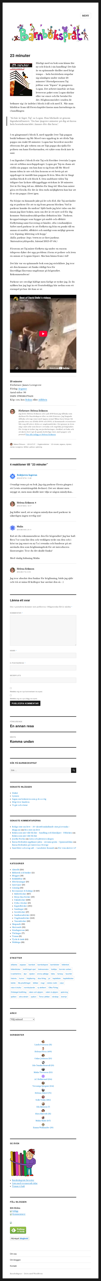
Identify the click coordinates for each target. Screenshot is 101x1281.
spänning (39, 447)
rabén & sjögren (52, 992)
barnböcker (54, 964)
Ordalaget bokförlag (18, 992)
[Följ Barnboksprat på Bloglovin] (43, 1238)
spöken (14, 996)
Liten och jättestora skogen (41, 839)
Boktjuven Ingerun (27, 475)
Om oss (13, 1253)
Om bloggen (15, 1259)
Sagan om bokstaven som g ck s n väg (29, 799)
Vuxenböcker (20, 921)
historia (14, 978)
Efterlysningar (18, 882)
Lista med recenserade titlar (25, 1183)
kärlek (13, 983)
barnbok (32, 964)
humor (21, 978)
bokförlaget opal (29, 969)
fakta (53, 973)
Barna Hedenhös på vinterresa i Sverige (30, 845)
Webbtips (16, 942)
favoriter (69, 973)
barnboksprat (43, 964)
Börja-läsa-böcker (22, 897)
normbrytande (29, 987)
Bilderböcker (20, 894)
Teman (15, 936)
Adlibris (42, 399)
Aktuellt (15, 870)
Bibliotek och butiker (21, 873)
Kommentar (16, 613)
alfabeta (14, 964)
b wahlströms (16, 973)
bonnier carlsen (65, 969)
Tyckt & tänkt (18, 939)
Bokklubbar (17, 879)
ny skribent (41, 987)
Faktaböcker (19, 900)
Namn (13, 650)
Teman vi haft (18, 1186)
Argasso (22, 388)
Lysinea (15, 796)
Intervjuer (16, 885)
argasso (62, 444)
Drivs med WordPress (33, 1274)
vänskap (55, 996)
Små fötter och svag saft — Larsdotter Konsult (33, 848)
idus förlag (42, 978)
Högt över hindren (20, 802)
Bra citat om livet (32, 830)
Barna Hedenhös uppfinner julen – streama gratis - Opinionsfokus (42, 842)
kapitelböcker (68, 978)
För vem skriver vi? (67, 848)
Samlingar (19, 909)
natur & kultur (16, 987)
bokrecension (43, 969)
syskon (33, 996)
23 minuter (55, 444)
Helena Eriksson (19, 444)
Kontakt (13, 1265)
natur (62, 983)
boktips (54, 969)
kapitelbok (57, 978)
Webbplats (15, 675)
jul (49, 978)
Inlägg (15, 1211)
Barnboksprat (16, 1274)
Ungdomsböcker (43, 444)
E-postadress (18, 663)
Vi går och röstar (20, 805)
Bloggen (16, 876)
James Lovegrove (16, 447)
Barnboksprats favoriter (23, 1180)
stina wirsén (23, 996)
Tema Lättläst (44, 996)
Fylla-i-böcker (20, 903)
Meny (85, 15)
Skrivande (16, 927)
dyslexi (68, 444)
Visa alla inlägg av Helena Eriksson (40, 434)
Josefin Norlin (18, 839)
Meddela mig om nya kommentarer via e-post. (26, 691)
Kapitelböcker (20, 906)
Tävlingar (16, 933)
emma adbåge (43, 973)
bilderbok (65, 964)
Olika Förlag (53, 987)
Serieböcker (19, 912)
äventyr (64, 996)
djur (25, 973)
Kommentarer (18, 1214)
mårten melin (52, 983)
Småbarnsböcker (22, 915)
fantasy (60, 973)
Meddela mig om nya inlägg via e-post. (24, 698)
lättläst (26, 447)
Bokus (28, 399)
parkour (32, 447)
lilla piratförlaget (24, 983)
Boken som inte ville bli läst (24, 836)
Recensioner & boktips (22, 891)
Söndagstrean (18, 930)
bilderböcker (15, 969)
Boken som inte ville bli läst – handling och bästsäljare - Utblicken (42, 833)
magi (42, 983)
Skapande (16, 924)
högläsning (31, 978)
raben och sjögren (36, 992)
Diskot (15, 793)
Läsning (15, 888)
